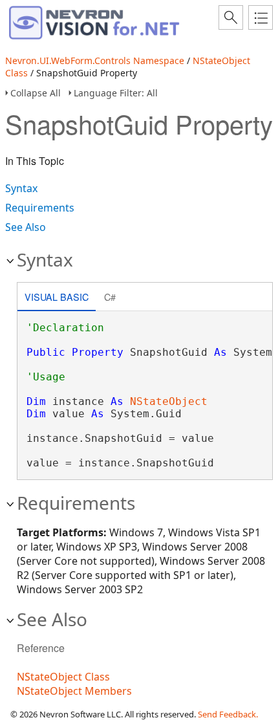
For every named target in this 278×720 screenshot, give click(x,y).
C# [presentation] (110, 296)
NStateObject (169, 401)
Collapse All (35, 93)
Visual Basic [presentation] (57, 296)
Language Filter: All (116, 93)
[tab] (56, 298)
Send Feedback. (228, 714)
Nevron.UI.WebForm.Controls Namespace (94, 60)
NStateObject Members (74, 691)
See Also (25, 227)
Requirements (39, 208)
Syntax (21, 188)
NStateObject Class (63, 677)
